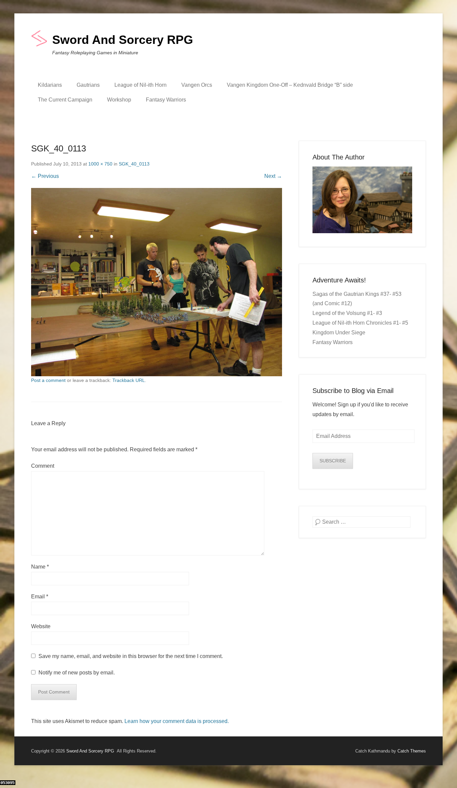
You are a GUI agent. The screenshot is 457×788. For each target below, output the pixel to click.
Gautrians (88, 85)
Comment (42, 466)
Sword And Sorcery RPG (122, 40)
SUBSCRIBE (332, 460)
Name (40, 567)
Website (41, 626)
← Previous (45, 176)
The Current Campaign (65, 100)
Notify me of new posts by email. (76, 672)
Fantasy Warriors (166, 100)
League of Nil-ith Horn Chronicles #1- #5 (360, 323)
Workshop (119, 100)
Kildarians (50, 85)
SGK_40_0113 (134, 164)
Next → (273, 176)
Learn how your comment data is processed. (176, 721)
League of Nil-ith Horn (140, 85)
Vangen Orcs (196, 85)
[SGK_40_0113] (156, 282)
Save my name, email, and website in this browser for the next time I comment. (130, 656)
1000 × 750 (100, 164)
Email (39, 596)
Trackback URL (128, 380)
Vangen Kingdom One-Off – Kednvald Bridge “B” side (290, 85)
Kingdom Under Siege (338, 332)
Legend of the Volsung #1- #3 (347, 313)
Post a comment (48, 380)
